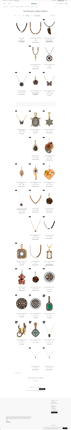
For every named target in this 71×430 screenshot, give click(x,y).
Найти (67, 6)
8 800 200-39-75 (5, 0)
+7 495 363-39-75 (10, 0)
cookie (57, 427)
